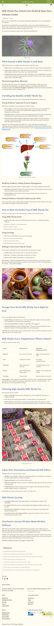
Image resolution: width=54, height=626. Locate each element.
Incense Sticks (5, 605)
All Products (5, 598)
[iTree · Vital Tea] (27, 5)
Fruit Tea (4, 602)
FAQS (29, 600)
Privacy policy (5, 616)
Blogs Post (30, 603)
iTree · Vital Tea (19, 624)
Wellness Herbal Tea (7, 600)
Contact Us (30, 602)
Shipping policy (6, 612)
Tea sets (4, 603)
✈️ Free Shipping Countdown (27, 1)
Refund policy (5, 614)
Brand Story (31, 598)
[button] (50, 5)
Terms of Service (6, 618)
